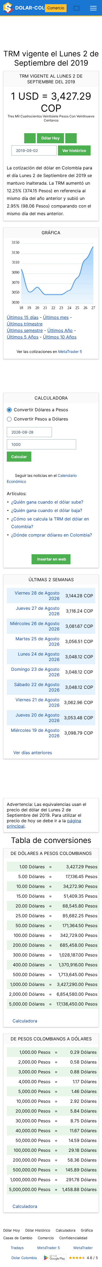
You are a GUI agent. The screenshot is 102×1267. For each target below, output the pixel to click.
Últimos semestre (25, 330)
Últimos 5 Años (22, 337)
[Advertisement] (51, 30)
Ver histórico (74, 150)
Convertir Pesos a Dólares (41, 419)
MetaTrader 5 (70, 351)
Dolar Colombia (24, 1258)
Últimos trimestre (24, 324)
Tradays (17, 1247)
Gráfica (87, 1230)
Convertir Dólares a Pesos (41, 409)
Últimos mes (56, 317)
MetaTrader (83, 1247)
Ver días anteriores (32, 752)
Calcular (19, 456)
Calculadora (24, 1021)
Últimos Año (60, 330)
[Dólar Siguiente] (71, 138)
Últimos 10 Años (59, 337)
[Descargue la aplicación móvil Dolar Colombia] (54, 1258)
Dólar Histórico (37, 1230)
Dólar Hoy (50, 138)
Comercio (55, 7)
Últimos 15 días (22, 317)
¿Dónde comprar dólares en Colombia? (51, 535)
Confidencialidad (73, 1238)
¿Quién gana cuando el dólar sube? (47, 502)
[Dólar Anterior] (30, 138)
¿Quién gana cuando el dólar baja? (46, 510)
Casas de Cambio (17, 1238)
